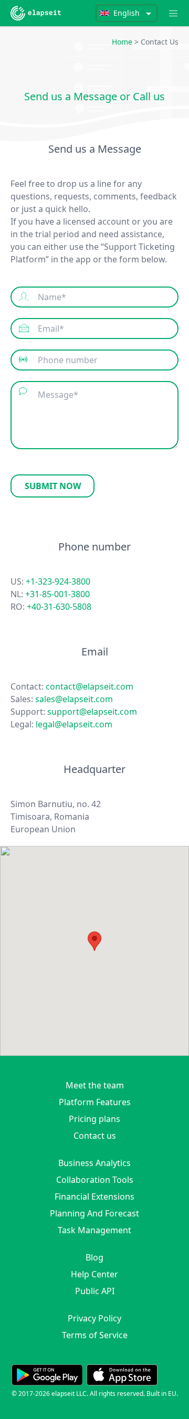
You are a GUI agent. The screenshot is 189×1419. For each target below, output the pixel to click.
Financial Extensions (94, 1196)
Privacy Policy (94, 1318)
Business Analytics (94, 1163)
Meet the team (95, 1085)
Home (122, 42)
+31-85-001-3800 (57, 594)
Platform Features (95, 1102)
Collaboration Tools (94, 1179)
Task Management (94, 1230)
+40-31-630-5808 (59, 606)
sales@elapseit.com (74, 699)
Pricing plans (94, 1119)
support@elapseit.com (92, 711)
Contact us (95, 1135)
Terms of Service (95, 1335)
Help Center (94, 1274)
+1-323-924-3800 (58, 581)
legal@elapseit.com (74, 724)
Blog (94, 1257)
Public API (94, 1291)
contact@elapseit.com (89, 686)
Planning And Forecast (94, 1213)
